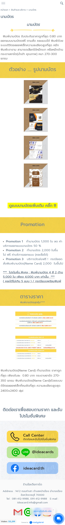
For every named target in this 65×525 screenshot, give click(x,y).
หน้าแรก (4, 10)
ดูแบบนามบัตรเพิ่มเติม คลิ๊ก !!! (33, 205)
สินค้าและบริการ (18, 10)
